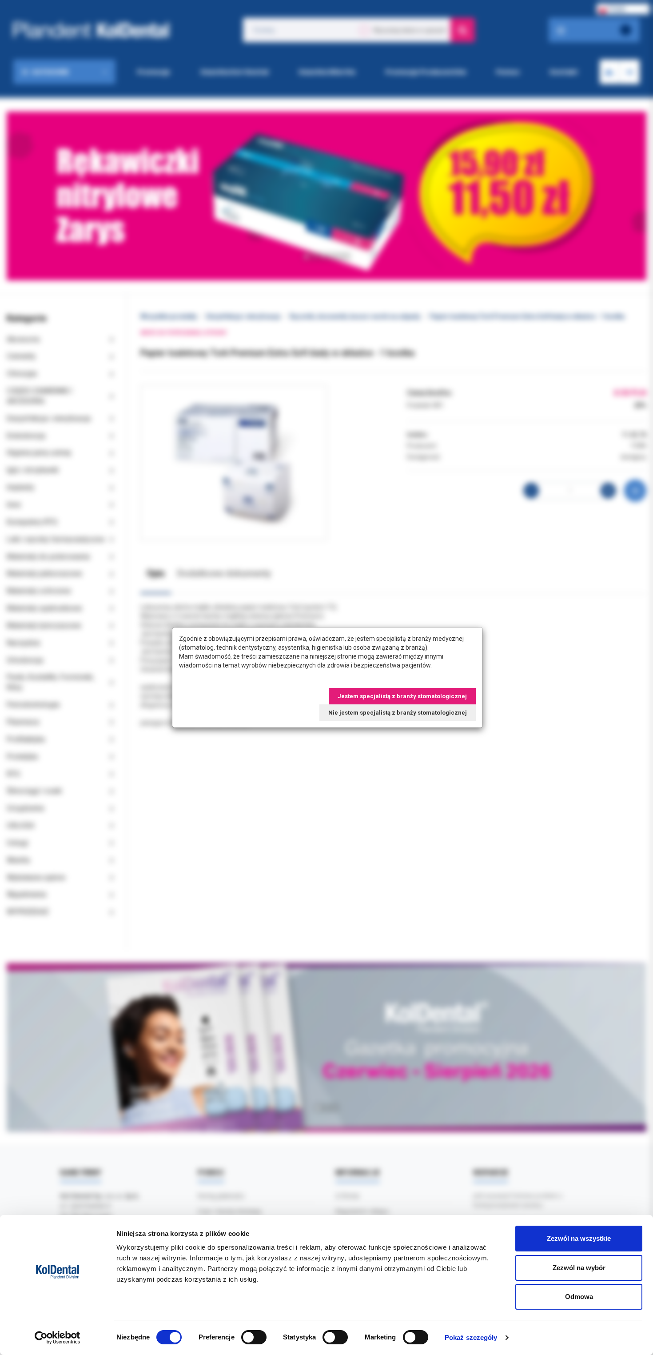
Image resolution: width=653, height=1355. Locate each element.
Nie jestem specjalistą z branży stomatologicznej (397, 712)
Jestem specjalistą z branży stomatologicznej (402, 696)
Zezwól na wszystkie (579, 1238)
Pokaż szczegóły (471, 1337)
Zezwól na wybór (579, 1267)
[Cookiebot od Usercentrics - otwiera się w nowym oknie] (57, 1337)
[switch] (254, 1337)
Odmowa (579, 1296)
